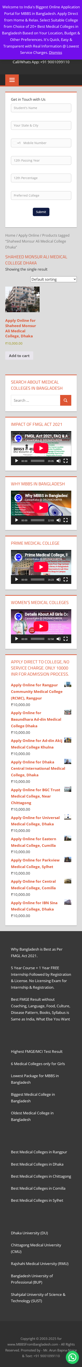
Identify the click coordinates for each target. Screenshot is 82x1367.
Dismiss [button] (55, 52)
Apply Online (28, 235)
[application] (41, 448)
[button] (72, 1357)
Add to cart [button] (19, 355)
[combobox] (16, 143)
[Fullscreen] (65, 461)
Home (10, 235)
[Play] (16, 461)
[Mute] (58, 461)
